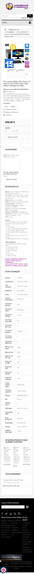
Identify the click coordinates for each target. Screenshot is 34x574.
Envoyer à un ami (11, 109)
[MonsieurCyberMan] (17, 5)
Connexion (24, 18)
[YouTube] (10, 513)
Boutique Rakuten (6, 525)
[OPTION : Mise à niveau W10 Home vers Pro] (11, 162)
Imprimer (9, 115)
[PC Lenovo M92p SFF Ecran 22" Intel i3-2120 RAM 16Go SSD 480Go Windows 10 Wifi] (17, 55)
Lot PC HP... (7, 464)
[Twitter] (6, 513)
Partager (13, 106)
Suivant (26, 74)
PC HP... (15, 466)
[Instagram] (19, 513)
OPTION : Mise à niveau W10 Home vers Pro (11, 173)
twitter (9, 520)
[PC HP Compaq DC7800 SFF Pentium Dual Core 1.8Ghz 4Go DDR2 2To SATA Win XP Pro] (17, 455)
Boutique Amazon (6, 537)
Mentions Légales (17, 532)
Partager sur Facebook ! (12, 112)
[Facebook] (2, 513)
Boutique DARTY (5, 527)
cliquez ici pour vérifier (25, 563)
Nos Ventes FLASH (27, 552)
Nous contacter (16, 520)
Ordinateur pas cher (13, 29)
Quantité (7, 128)
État (4, 91)
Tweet (6, 106)
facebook (4, 520)
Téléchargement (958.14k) (12, 486)
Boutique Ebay (5, 530)
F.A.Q (13, 534)
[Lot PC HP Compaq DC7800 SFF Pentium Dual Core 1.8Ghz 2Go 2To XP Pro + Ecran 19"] (7, 454)
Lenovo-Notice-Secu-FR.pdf (13, 480)
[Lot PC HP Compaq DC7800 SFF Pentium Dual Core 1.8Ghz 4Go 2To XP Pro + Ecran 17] (27, 454)
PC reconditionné (9, 32)
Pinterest (4, 523)
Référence (6, 89)
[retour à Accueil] (5, 30)
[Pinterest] (15, 513)
